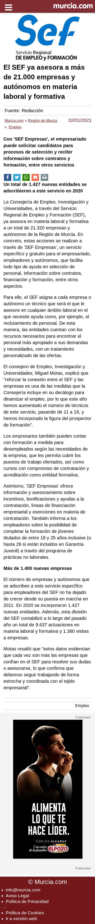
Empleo (82, 705)
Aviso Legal (17, 895)
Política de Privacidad (27, 901)
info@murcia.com (23, 889)
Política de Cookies (25, 912)
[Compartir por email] (35, 177)
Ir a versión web (21, 918)
